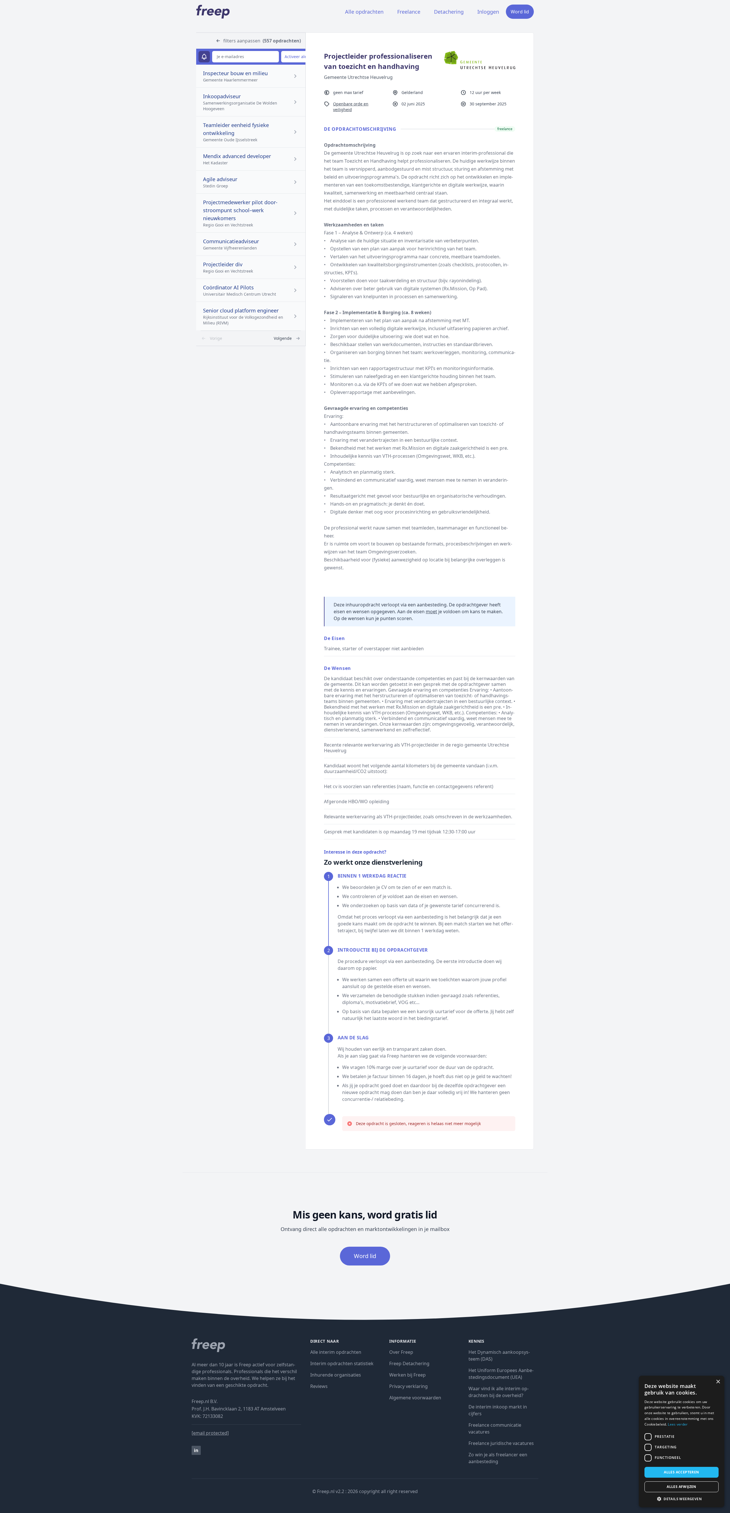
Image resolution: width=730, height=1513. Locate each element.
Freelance (408, 11)
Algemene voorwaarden (415, 1398)
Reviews (319, 1386)
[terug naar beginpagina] (246, 1345)
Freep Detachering (409, 1363)
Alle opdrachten (364, 11)
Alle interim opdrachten (335, 1352)
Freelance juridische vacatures (501, 1443)
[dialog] (681, 1441)
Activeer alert (297, 56)
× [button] (718, 1382)
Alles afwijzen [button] (681, 1486)
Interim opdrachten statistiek (342, 1363)
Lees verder (678, 1424)
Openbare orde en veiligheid (350, 106)
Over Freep (401, 1352)
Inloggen (488, 11)
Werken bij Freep (407, 1375)
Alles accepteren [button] (681, 1472)
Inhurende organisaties (335, 1375)
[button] (681, 1499)
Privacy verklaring (408, 1386)
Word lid (520, 12)
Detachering (449, 11)
